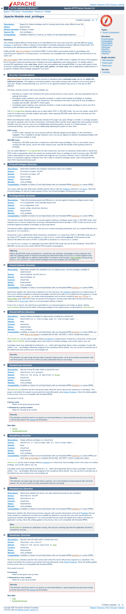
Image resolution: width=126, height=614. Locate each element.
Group (57, 375)
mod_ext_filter (82, 296)
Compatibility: (10, 35)
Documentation (27, 11)
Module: (11, 182)
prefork (76, 185)
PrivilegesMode (106, 41)
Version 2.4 (39, 11)
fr (97, 20)
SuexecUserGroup (19, 431)
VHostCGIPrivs (106, 45)
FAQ (107, 5)
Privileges (84, 513)
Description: (9, 24)
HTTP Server (15, 11)
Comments (106, 72)
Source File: (9, 32)
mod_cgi (27, 296)
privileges (66, 189)
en (93, 20)
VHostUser (105, 53)
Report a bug (106, 65)
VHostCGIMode (107, 43)
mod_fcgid (24, 301)
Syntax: (11, 171)
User (55, 545)
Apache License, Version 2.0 (28, 610)
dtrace (84, 189)
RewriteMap (76, 258)
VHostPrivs (105, 49)
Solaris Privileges (70, 392)
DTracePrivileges (107, 39)
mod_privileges (23, 51)
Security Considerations (110, 32)
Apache (6, 11)
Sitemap (121, 5)
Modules (93, 5)
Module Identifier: (11, 29)
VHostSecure (106, 51)
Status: (7, 27)
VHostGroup (105, 47)
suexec (52, 60)
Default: (11, 174)
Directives (101, 5)
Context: (11, 177)
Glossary (114, 5)
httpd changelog (108, 60)
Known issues (107, 63)
